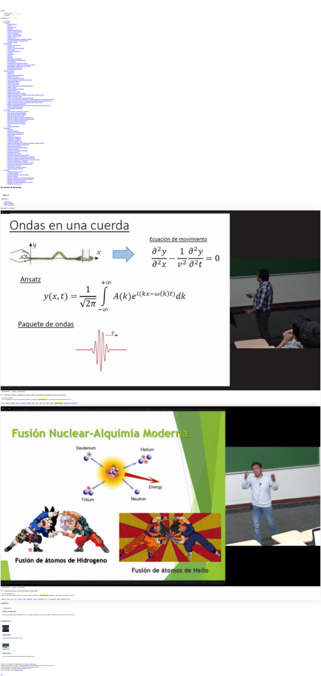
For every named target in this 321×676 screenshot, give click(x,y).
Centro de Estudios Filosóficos (15, 75)
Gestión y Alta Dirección (13, 36)
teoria (2, 403)
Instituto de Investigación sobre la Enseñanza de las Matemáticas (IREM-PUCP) (28, 105)
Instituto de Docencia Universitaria (16, 93)
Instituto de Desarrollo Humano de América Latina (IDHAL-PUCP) (25, 102)
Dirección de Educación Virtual (15, 116)
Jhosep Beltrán (6, 634)
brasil (47, 403)
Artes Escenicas (11, 37)
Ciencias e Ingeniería (12, 33)
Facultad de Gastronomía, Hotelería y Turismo (19, 39)
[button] (3, 10)
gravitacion (53, 599)
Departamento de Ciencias (14, 69)
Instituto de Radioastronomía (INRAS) (17, 147)
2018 (40, 403)
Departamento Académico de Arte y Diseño (18, 66)
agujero (20, 599)
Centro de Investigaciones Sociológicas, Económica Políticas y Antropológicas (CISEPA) (31, 99)
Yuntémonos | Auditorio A (14, 137)
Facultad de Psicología (13, 149)
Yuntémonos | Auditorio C (14, 140)
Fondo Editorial (11, 61)
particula (23, 403)
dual (68, 599)
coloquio (28, 403)
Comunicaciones (11, 27)
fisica (33, 403)
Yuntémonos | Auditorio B (14, 138)
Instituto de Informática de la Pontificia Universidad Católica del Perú (25, 143)
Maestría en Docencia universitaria (16, 180)
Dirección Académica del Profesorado (17, 120)
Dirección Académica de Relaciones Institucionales (20, 119)
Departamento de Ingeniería (14, 58)
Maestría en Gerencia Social (14, 171)
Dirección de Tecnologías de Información (18, 144)
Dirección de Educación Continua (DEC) (18, 155)
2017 (15, 599)
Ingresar (6, 15)
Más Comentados (9, 203)
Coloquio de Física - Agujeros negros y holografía (21, 591)
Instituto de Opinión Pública (14, 96)
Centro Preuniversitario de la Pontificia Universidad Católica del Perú (25, 95)
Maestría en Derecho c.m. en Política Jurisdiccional (20, 177)
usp (44, 403)
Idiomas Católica (11, 87)
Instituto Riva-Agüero (13, 77)
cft (48, 599)
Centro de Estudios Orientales (15, 107)
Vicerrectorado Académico (14, 146)
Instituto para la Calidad (13, 92)
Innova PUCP (11, 135)
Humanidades (11, 46)
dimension (63, 599)
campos (18, 403)
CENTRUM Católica (13, 83)
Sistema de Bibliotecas (13, 131)
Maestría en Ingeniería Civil (14, 183)
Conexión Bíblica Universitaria (15, 89)
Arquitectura (10, 54)
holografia (29, 599)
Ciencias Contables (12, 42)
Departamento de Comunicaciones (16, 60)
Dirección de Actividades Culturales (16, 167)
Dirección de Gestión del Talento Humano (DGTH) (21, 158)
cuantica (7, 403)
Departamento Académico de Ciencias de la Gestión (21, 65)
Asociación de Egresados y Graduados (17, 150)
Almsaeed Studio (18, 670)
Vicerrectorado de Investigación (15, 132)
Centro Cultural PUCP (13, 84)
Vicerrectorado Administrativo (15, 134)
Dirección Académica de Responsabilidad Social (20, 117)
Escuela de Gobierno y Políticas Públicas (18, 174)
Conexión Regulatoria (13, 126)
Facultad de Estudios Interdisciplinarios (17, 40)
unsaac (35, 599)
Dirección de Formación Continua (16, 123)
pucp (37, 403)
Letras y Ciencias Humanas (14, 34)
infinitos (13, 403)
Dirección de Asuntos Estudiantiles (16, 113)
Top (2, 674)
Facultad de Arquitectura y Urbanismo (17, 161)
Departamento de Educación (14, 68)
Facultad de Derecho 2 (13, 152)
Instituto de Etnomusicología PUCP (16, 104)
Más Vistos (5, 199)
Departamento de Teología (14, 153)
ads (46, 599)
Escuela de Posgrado (12, 173)
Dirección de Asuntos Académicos (16, 122)
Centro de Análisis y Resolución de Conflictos (19, 80)
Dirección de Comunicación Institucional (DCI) (19, 164)
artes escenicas (11, 49)
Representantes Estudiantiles (14, 108)
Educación (10, 28)
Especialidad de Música (13, 81)
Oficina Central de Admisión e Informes (17, 111)
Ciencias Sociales (12, 24)
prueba (9, 125)
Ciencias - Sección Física (14, 45)
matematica (67, 403)
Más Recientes (8, 202)
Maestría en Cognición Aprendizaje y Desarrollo (20, 182)
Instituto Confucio (12, 90)
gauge (58, 599)
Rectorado (10, 129)
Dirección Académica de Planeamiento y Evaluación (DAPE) (23, 159)
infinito (52, 403)
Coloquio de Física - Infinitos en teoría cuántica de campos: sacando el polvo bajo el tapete (35, 395)
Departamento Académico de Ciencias (17, 63)
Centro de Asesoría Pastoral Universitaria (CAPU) (20, 162)
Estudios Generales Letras (14, 30)
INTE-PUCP (10, 72)
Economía (10, 52)
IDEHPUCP (10, 74)
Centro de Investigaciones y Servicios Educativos (20, 98)
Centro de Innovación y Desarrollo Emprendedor (20, 86)
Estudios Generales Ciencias (14, 31)
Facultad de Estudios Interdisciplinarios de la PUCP (21, 156)
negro (24, 599)
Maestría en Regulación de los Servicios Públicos (20, 179)
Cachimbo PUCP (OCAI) (14, 165)
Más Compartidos (9, 205)
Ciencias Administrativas (13, 51)
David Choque (6, 653)
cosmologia (41, 599)
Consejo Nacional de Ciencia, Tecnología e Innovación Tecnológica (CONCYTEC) (29, 101)
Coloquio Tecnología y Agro (14, 141)
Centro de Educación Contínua (15, 78)
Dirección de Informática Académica (17, 114)
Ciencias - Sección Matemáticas (15, 48)
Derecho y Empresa (12, 176)
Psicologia (10, 57)
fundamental (74, 403)
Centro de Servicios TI (30, 664)
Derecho (9, 25)
